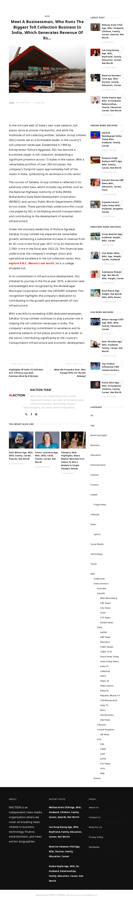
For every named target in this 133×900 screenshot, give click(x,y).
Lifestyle (95, 514)
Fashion (95, 474)
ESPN (103, 758)
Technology (97, 554)
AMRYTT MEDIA (57, 895)
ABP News (105, 637)
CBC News (105, 603)
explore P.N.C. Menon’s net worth (31, 263)
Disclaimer (94, 846)
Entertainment (98, 464)
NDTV (103, 676)
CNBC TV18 (106, 651)
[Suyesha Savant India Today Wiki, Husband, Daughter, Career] (95, 204)
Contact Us (94, 817)
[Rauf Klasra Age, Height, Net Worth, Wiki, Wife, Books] (95, 293)
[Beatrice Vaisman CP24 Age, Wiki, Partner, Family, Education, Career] (95, 77)
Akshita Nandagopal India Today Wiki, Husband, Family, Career (112, 139)
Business (95, 445)
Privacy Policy (96, 837)
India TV (104, 666)
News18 (104, 690)
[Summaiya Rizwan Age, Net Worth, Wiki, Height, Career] (95, 274)
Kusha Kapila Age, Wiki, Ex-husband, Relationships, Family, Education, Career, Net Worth (112, 104)
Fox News (105, 763)
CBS (102, 744)
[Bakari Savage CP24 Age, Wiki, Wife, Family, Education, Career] (95, 321)
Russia (97, 778)
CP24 (102, 612)
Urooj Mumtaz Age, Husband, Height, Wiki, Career (112, 237)
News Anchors (101, 583)
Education (96, 455)
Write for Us (95, 827)
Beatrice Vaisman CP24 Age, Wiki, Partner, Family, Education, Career (64, 851)
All (92, 415)
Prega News (100, 504)
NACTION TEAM (23, 103)
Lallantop (105, 671)
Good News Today (109, 656)
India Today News (109, 661)
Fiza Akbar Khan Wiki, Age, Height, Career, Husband (111, 256)
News (47, 16)
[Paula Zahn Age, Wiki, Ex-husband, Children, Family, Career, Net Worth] (95, 384)
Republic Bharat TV (110, 695)
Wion (103, 710)
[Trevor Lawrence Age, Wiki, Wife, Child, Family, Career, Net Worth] (47, 439)
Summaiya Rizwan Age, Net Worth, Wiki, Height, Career (113, 275)
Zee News (105, 719)
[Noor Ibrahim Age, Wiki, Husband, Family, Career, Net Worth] (95, 343)
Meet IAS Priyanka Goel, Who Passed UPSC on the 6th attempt (70, 372)
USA (99, 739)
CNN (102, 753)
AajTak (103, 632)
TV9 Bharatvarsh (108, 700)
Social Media (97, 544)
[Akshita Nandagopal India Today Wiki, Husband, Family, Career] (95, 134)
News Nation (107, 685)
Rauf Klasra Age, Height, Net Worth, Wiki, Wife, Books (112, 294)
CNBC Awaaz (106, 646)
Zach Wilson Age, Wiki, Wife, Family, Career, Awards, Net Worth (21, 455)
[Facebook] (31, 414)
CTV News (105, 617)
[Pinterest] (36, 414)
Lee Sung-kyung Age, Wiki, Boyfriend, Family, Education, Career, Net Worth (112, 57)
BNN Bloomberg (108, 598)
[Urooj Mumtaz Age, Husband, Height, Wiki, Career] (95, 236)
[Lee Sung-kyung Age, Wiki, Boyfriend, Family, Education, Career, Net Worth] (95, 52)
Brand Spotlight (99, 435)
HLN (102, 768)
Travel (94, 563)
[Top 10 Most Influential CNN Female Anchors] (95, 365)
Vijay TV (104, 705)
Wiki (93, 573)
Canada (101, 593)
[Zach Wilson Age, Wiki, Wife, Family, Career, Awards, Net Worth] (21, 439)
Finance (95, 484)
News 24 (104, 680)
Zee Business (107, 714)
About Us (94, 807)
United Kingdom (105, 729)
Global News (106, 622)
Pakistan (101, 724)
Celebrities (99, 578)
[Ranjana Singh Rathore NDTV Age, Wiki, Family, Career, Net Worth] (95, 160)
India (99, 627)
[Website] (26, 414)
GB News (104, 734)
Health (94, 494)
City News (105, 607)
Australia (101, 588)
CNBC (103, 749)
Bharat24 (105, 641)
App (93, 425)
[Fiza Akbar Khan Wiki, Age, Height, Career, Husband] (95, 255)
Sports (97, 534)
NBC (102, 773)
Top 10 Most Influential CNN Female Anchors (110, 367)
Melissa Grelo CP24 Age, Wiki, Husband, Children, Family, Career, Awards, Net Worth (113, 31)
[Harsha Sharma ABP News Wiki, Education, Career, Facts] (95, 182)
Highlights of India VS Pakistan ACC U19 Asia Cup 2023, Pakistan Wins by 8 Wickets (26, 372)
